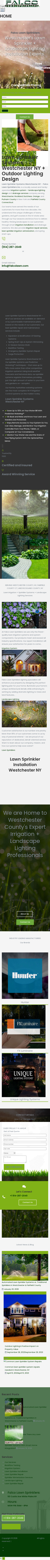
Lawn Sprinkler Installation (16, 1471)
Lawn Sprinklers (8, 750)
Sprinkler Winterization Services (19, 1477)
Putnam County (9, 199)
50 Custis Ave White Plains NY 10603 (25, 1226)
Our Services (10, 1462)
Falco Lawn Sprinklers (27, 1538)
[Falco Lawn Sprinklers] (25, 3)
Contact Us (25, 922)
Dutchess (28, 196)
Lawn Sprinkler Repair (14, 1474)
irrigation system (18, 190)
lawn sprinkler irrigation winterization (18, 231)
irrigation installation (24, 225)
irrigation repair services (36, 228)
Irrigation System (9, 648)
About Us (25, 914)
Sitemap (16, 1541)
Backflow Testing (12, 1465)
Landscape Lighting (10, 699)
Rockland (19, 196)
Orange (36, 196)
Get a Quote (11, 1526)
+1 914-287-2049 (18, 1195)
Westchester (8, 196)
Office (25, 1222)
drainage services (20, 193)
